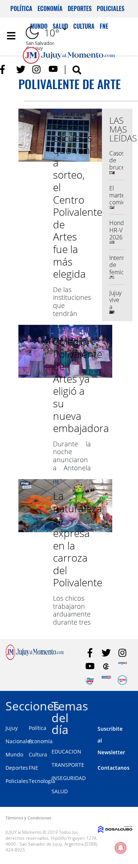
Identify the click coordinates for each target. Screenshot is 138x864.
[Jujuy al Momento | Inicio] (131, 704)
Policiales (110, 8)
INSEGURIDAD (69, 778)
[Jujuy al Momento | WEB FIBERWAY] (90, 680)
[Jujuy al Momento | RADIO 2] (106, 680)
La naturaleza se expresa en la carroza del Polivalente (77, 539)
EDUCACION (66, 751)
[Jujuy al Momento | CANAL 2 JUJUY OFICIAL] (106, 666)
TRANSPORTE (68, 764)
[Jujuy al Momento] (35, 658)
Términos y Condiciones (28, 818)
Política (21, 8)
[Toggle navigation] (11, 35)
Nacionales (19, 741)
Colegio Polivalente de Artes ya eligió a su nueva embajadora (81, 384)
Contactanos (114, 767)
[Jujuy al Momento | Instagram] (37, 69)
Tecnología (42, 780)
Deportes (80, 8)
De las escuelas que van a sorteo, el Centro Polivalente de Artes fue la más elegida (77, 199)
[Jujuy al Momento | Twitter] (20, 69)
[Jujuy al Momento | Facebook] (4, 69)
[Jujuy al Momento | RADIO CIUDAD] (122, 680)
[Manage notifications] (121, 848)
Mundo (14, 754)
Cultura (38, 754)
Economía (50, 8)
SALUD (60, 791)
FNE (56, 327)
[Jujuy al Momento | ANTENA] (122, 666)
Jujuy (58, 111)
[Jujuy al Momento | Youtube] (53, 69)
